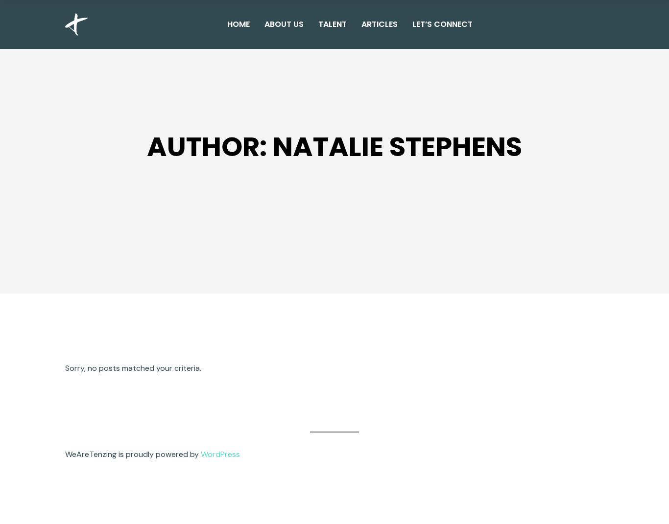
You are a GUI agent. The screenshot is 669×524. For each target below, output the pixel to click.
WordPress (220, 454)
